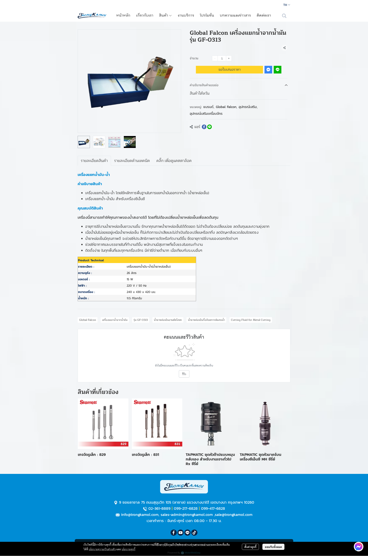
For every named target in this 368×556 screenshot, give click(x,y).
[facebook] (174, 533)
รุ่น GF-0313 (141, 320)
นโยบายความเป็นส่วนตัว (102, 549)
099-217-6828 (186, 508)
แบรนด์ (208, 106)
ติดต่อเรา (264, 15)
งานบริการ (186, 15)
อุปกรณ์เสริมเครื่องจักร (206, 113)
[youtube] (180, 533)
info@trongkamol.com (140, 514)
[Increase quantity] (229, 58)
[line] (187, 533)
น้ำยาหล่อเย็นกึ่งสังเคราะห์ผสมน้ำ (206, 320)
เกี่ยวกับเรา (144, 15)
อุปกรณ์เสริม (248, 106)
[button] (286, 5)
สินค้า (164, 15)
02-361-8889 (159, 508)
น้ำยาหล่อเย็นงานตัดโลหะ (168, 320)
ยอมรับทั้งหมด (273, 547)
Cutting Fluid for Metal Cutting (250, 320)
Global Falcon (226, 106)
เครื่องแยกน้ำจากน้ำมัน (114, 320)
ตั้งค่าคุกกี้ (250, 547)
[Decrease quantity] (215, 58)
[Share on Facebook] (204, 127)
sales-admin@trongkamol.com (187, 514)
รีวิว (184, 374)
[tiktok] (194, 533)
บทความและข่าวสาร (235, 15)
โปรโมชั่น (207, 15)
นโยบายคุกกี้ (128, 549)
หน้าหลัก (123, 15)
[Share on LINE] (209, 127)
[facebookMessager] (358, 546)
